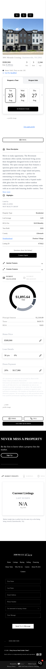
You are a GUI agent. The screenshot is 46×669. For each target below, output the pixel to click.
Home (9, 562)
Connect (23, 571)
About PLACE (36, 567)
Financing (36, 562)
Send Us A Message (23, 626)
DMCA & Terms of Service (26, 666)
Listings (15, 562)
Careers (27, 567)
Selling (28, 562)
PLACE (31, 650)
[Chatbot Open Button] (40, 663)
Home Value (9, 567)
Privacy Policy (11, 666)
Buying (22, 562)
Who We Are (19, 567)
